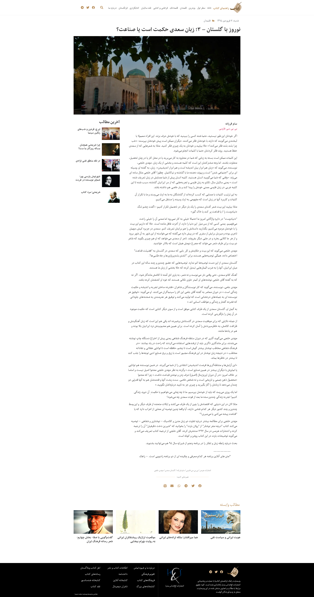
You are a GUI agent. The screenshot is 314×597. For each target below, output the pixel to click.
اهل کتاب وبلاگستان (90, 568)
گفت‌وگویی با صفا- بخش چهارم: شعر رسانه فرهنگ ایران (95, 539)
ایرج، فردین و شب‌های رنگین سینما (89, 131)
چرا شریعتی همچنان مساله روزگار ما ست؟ (89, 147)
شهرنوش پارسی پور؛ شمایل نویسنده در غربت (88, 178)
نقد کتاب (95, 586)
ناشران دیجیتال (120, 586)
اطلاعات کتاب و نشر (117, 568)
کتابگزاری (134, 8)
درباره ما (112, 8)
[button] (101, 7)
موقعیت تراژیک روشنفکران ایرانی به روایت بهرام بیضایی (136, 539)
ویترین (192, 8)
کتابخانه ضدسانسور (90, 580)
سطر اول (201, 8)
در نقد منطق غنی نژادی (88, 160)
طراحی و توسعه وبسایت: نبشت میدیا (86, 594)
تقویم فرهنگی (148, 574)
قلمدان (183, 8)
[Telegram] (82, 7)
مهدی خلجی (158, 470)
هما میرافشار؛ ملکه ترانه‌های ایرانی (178, 537)
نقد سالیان (146, 8)
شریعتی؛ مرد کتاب (90, 192)
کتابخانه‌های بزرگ (145, 586)
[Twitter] (88, 7)
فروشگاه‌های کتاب (146, 580)
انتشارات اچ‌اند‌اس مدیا (175, 586)
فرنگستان (123, 8)
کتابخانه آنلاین (120, 580)
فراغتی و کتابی (160, 8)
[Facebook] (93, 7)
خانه (209, 8)
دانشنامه (123, 574)
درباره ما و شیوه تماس (144, 568)
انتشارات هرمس (205, 470)
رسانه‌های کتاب (92, 574)
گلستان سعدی (170, 470)
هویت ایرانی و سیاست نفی (225, 537)
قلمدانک (174, 8)
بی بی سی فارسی (228, 128)
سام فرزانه (180, 470)
